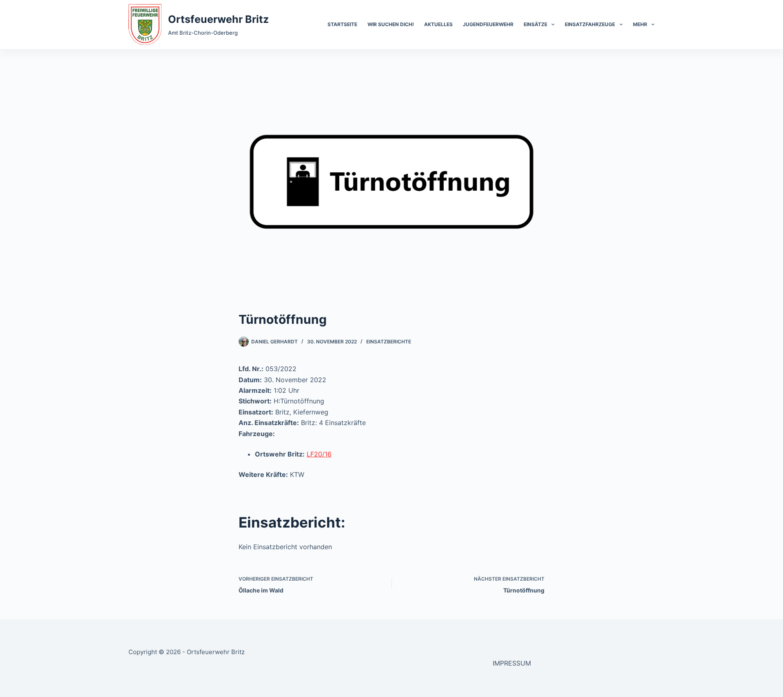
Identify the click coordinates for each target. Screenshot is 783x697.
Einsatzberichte (388, 341)
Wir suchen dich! (390, 24)
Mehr (640, 24)
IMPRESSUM (512, 663)
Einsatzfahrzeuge (590, 24)
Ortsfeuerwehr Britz (218, 19)
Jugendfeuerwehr (488, 24)
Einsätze (535, 24)
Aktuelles (438, 24)
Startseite (342, 24)
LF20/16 (319, 454)
